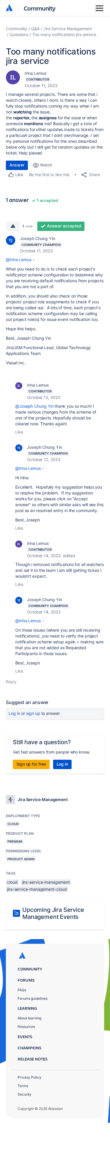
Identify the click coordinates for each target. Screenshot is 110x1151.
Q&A (35, 28)
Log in (14, 713)
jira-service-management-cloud (37, 889)
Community (40, 8)
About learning (29, 1018)
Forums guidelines (33, 998)
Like (19, 431)
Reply (11, 681)
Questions (19, 34)
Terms (23, 1086)
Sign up (33, 713)
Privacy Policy (29, 1077)
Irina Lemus (36, 73)
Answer (16, 164)
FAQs (22, 990)
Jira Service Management (67, 28)
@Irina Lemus (18, 259)
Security (24, 1094)
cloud (12, 882)
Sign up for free (31, 763)
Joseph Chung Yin (37, 238)
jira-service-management (46, 882)
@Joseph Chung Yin (34, 406)
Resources (26, 1026)
